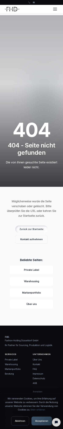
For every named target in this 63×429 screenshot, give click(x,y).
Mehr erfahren (38, 409)
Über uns (31, 304)
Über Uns (37, 359)
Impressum (38, 374)
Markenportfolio (31, 292)
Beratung (9, 374)
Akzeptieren (41, 421)
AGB (35, 383)
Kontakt (36, 364)
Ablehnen (20, 421)
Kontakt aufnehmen (31, 239)
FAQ (35, 369)
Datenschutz (39, 378)
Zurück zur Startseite (31, 229)
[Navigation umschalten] (55, 9)
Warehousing (31, 281)
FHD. (7, 337)
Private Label (31, 269)
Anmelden (37, 392)
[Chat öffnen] (56, 422)
